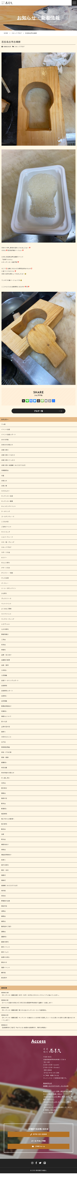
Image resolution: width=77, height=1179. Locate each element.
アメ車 (3, 424)
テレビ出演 (5, 578)
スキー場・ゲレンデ (7, 542)
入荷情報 (4, 675)
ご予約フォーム (40, 1146)
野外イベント (5, 947)
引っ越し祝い (5, 778)
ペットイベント (6, 603)
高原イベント (5, 967)
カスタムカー (5, 491)
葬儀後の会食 (5, 901)
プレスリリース (6, 598)
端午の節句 (5, 865)
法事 (2, 834)
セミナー (4, 557)
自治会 (3, 896)
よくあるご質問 (6, 609)
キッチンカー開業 (7, 501)
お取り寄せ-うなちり (8, 455)
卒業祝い (4, 711)
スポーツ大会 (5, 552)
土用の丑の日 (5, 727)
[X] (23, 400)
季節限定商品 (5, 747)
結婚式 (3, 875)
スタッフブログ (19, 46)
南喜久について (6, 716)
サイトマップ (5, 532)
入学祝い (4, 670)
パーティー (4, 583)
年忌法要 (4, 767)
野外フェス (5, 952)
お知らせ (4, 481)
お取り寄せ (5, 450)
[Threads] (38, 400)
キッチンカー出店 (7, 496)
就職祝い (4, 762)
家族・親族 (5, 757)
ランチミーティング (7, 619)
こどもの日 (5, 521)
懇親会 (3, 793)
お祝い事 (4, 486)
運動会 (3, 931)
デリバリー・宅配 (7, 573)
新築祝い (4, 809)
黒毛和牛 (4, 978)
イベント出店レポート (8, 434)
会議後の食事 (5, 660)
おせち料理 (5, 440)
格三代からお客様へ (7, 819)
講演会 (3, 916)
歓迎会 (3, 829)
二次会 (3, 639)
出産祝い (4, 696)
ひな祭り (4, 593)
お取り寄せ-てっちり (8, 460)
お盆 (2, 475)
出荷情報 (4, 701)
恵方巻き (4, 788)
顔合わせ (4, 962)
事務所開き (5, 634)
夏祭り (3, 732)
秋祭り (3, 860)
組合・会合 (5, 870)
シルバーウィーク (7, 537)
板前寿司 (4, 814)
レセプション (5, 624)
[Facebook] (31, 400)
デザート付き (5, 568)
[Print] (50, 400)
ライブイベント (6, 614)
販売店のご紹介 (6, 926)
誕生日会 (4, 906)
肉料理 (3, 891)
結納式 (3, 880)
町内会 (3, 839)
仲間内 (3, 650)
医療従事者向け (6, 706)
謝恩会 (3, 921)
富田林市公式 (47, 1083)
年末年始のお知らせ (7, 773)
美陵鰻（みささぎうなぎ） (10, 885)
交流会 (3, 645)
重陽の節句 (5, 942)
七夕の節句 (5, 629)
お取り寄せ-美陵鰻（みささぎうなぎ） (14, 465)
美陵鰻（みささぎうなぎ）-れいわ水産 (55, 1086)
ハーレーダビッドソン (8, 588)
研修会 (3, 849)
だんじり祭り (5, 563)
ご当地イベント (6, 527)
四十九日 (4, 721)
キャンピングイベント (8, 506)
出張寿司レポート (7, 691)
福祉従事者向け (6, 855)
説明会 (3, 911)
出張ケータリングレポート (10, 680)
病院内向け (5, 844)
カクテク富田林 (48, 1112)
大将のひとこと (6, 737)
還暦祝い (4, 937)
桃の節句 (4, 824)
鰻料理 (3, 973)
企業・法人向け (6, 655)
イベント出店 (5, 429)
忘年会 (3, 783)
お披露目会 (5, 470)
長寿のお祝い (5, 957)
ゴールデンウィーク (7, 516)
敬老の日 (4, 798)
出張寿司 (4, 685)
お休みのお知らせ (7, 445)
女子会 (3, 742)
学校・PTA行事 (6, 752)
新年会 (3, 803)
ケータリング (5, 511)
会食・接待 (5, 665)
